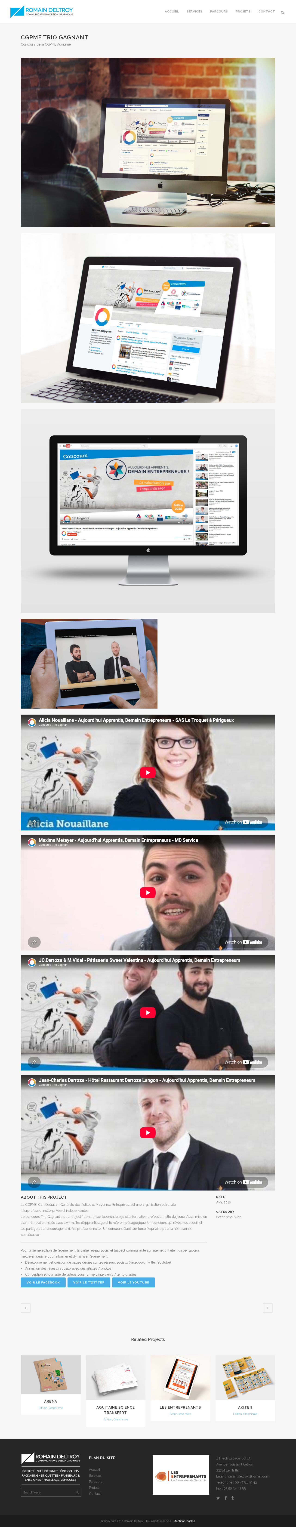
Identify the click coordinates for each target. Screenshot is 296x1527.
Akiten (245, 1407)
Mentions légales (184, 1521)
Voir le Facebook (43, 1282)
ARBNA (50, 1401)
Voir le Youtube (133, 1282)
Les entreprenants (180, 1407)
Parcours (95, 1482)
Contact (95, 1494)
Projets (94, 1488)
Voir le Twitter (89, 1282)
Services (95, 1476)
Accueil (94, 1469)
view (50, 1374)
